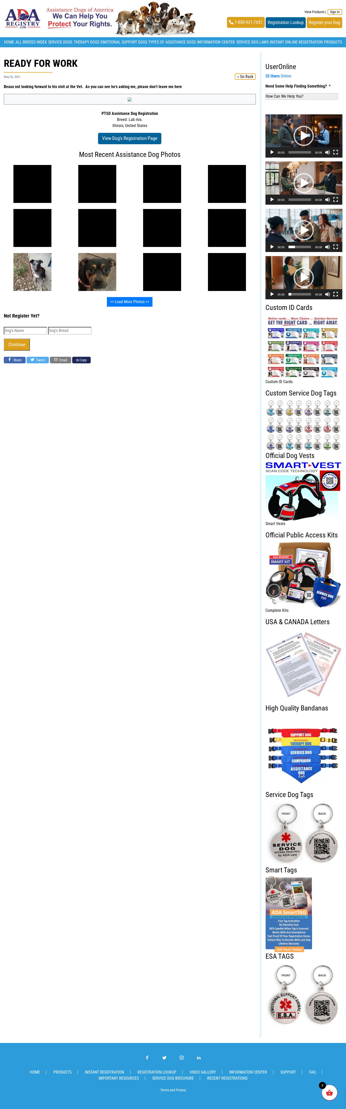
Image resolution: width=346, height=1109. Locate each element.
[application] (303, 136)
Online (278, 76)
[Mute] (327, 152)
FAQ (312, 1072)
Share (17, 360)
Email (63, 360)
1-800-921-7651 (248, 22)
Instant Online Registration (296, 42)
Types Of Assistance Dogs (172, 42)
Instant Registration (104, 1072)
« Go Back (245, 76)
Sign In (335, 12)
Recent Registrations (227, 1078)
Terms (164, 1090)
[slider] (300, 152)
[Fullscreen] (335, 152)
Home (9, 42)
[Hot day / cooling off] (162, 271)
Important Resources (119, 1078)
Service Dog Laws (252, 42)
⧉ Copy (81, 360)
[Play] (272, 152)
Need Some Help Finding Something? (298, 86)
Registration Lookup (286, 22)
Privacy (181, 1090)
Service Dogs (60, 42)
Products (333, 42)
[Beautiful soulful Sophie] (162, 183)
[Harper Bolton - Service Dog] (97, 271)
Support (288, 1072)
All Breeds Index (31, 42)
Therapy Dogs (86, 42)
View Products (314, 12)
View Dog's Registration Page (129, 138)
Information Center (216, 42)
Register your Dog (324, 22)
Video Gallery (203, 1072)
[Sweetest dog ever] (32, 271)
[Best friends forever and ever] (32, 183)
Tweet (40, 360)
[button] (304, 136)
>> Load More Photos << (129, 301)
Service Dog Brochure (173, 1078)
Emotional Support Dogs (124, 42)
